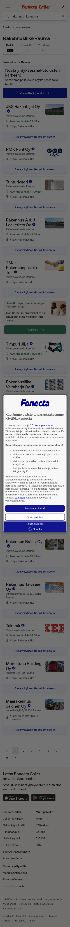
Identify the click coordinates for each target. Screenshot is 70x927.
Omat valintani (35, 516)
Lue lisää (20, 497)
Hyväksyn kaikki (35, 508)
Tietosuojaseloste (35, 524)
